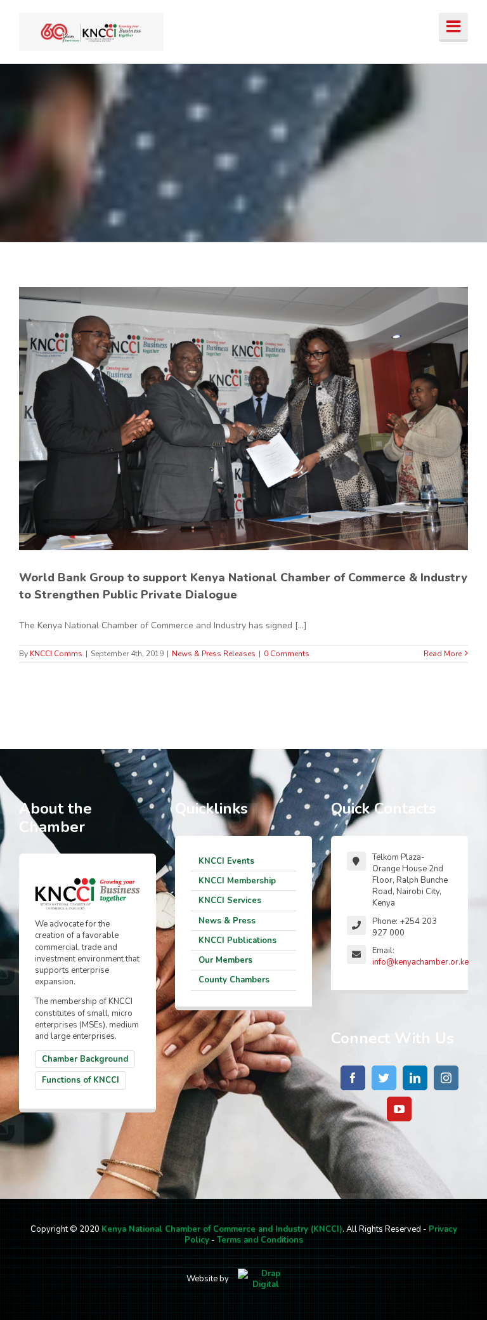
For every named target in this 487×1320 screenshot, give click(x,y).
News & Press (227, 921)
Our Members (225, 960)
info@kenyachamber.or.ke (420, 962)
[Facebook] (353, 1078)
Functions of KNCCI (80, 1080)
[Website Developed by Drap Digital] (266, 1279)
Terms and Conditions (260, 1240)
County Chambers (233, 980)
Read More (443, 654)
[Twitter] (384, 1078)
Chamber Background (85, 1059)
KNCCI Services (229, 900)
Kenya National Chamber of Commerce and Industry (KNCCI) (221, 1229)
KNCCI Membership (237, 881)
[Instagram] (446, 1078)
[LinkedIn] (415, 1078)
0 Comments (286, 654)
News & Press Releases (214, 654)
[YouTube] (399, 1109)
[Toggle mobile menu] (453, 27)
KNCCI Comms (56, 654)
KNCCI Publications (237, 940)
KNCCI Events (226, 861)
